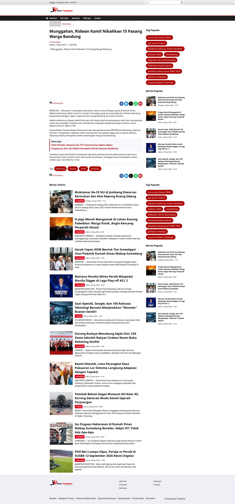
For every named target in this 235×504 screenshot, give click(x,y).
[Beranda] (47, 18)
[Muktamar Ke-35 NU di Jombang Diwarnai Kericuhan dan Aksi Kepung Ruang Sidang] (151, 101)
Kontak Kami (138, 498)
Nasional (53, 18)
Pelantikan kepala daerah (159, 65)
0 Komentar (57, 103)
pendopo (95, 168)
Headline (79, 201)
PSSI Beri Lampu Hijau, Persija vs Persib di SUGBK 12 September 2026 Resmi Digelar (105, 454)
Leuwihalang (172, 54)
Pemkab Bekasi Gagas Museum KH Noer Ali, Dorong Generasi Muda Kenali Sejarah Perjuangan (107, 398)
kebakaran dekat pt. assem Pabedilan (165, 48)
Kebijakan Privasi (66, 498)
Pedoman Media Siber (86, 498)
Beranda (55, 23)
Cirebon (97, 18)
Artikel (78, 316)
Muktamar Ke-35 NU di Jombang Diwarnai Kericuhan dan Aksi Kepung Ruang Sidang (171, 99)
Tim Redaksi (55, 42)
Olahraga (87, 18)
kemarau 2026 (154, 54)
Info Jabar (64, 18)
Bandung (76, 18)
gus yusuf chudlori (156, 43)
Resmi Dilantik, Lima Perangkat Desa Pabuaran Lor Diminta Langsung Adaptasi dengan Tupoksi (105, 368)
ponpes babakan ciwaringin (161, 82)
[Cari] (182, 2)
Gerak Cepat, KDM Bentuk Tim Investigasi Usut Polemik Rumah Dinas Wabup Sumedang (171, 131)
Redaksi (53, 498)
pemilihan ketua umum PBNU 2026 (164, 71)
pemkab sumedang (157, 77)
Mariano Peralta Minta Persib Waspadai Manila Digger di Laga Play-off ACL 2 (171, 146)
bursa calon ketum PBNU (159, 37)
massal (73, 168)
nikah (83, 168)
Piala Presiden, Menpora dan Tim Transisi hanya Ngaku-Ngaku (82, 145)
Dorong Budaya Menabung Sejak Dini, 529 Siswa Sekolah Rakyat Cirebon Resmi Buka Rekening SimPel (106, 338)
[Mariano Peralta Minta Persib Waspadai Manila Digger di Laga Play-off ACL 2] (151, 148)
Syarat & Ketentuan (107, 498)
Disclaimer (150, 498)
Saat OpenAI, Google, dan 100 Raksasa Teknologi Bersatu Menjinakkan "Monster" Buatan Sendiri (171, 162)
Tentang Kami (124, 498)
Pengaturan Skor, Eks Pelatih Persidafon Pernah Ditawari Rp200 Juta (84, 148)
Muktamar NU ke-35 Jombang (161, 60)
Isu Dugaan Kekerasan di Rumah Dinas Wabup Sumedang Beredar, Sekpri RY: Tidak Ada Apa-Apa (107, 428)
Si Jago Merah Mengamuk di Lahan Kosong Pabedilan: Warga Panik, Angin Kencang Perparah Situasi (171, 115)
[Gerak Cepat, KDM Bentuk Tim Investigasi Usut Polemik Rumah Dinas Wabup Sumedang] (151, 133)
